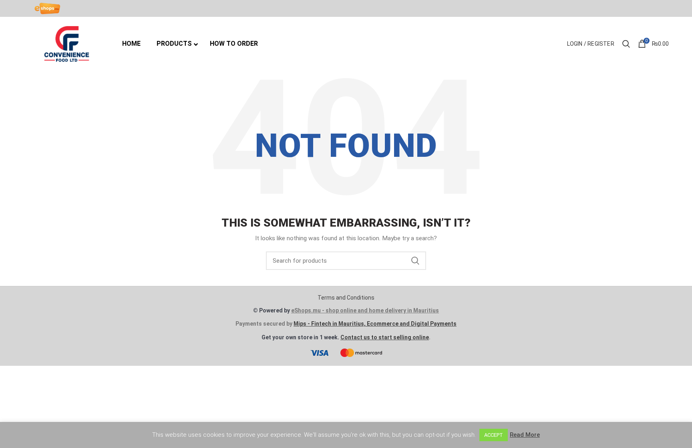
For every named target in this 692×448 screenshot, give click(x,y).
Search (415, 260)
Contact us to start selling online (384, 337)
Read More (525, 434)
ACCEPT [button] (493, 435)
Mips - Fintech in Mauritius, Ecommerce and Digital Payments (375, 323)
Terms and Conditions (346, 297)
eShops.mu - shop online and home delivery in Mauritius (365, 310)
